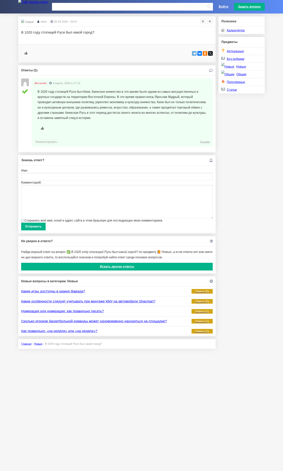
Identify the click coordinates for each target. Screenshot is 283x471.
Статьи (232, 89)
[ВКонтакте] (199, 53)
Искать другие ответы (117, 266)
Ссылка (205, 141)
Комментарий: (31, 182)
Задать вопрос (249, 6)
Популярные (236, 82)
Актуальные (235, 51)
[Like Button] (26, 53)
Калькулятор (236, 30)
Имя (24, 170)
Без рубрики (235, 59)
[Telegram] (194, 53)
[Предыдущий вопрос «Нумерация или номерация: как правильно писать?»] (203, 21)
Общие (241, 74)
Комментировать (46, 141)
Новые (241, 66)
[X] (210, 53)
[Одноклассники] (205, 53)
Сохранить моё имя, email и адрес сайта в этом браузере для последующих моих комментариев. (93, 220)
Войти (223, 6)
